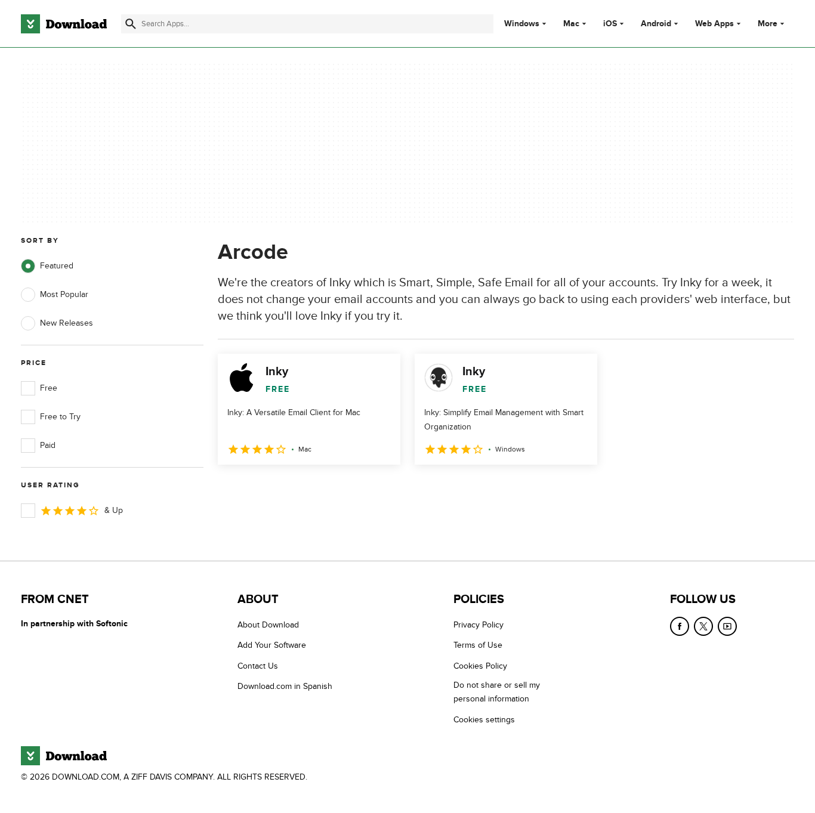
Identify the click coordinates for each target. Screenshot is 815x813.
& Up (113, 510)
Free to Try (60, 417)
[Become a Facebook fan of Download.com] (679, 626)
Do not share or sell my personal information (496, 692)
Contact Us (257, 666)
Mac (571, 24)
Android (656, 24)
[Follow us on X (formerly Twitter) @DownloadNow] (703, 626)
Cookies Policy (480, 666)
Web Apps (714, 24)
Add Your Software (271, 645)
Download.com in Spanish (284, 686)
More (767, 23)
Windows (521, 24)
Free (48, 388)
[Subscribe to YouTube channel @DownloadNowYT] (727, 626)
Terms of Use (477, 645)
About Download (268, 625)
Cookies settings (484, 720)
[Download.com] (64, 23)
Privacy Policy (478, 625)
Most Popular (64, 294)
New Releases (66, 323)
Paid (47, 445)
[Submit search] (130, 23)
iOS (610, 24)
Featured (56, 266)
